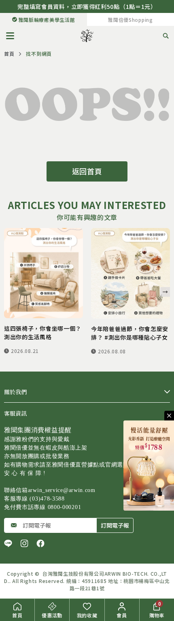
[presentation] (165, 292)
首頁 (9, 53)
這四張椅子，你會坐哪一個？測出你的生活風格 (42, 332)
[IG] (24, 543)
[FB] (40, 543)
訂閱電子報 (115, 525)
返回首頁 (87, 171)
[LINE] (8, 543)
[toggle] (169, 415)
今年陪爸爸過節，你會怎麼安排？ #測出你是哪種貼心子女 (129, 333)
